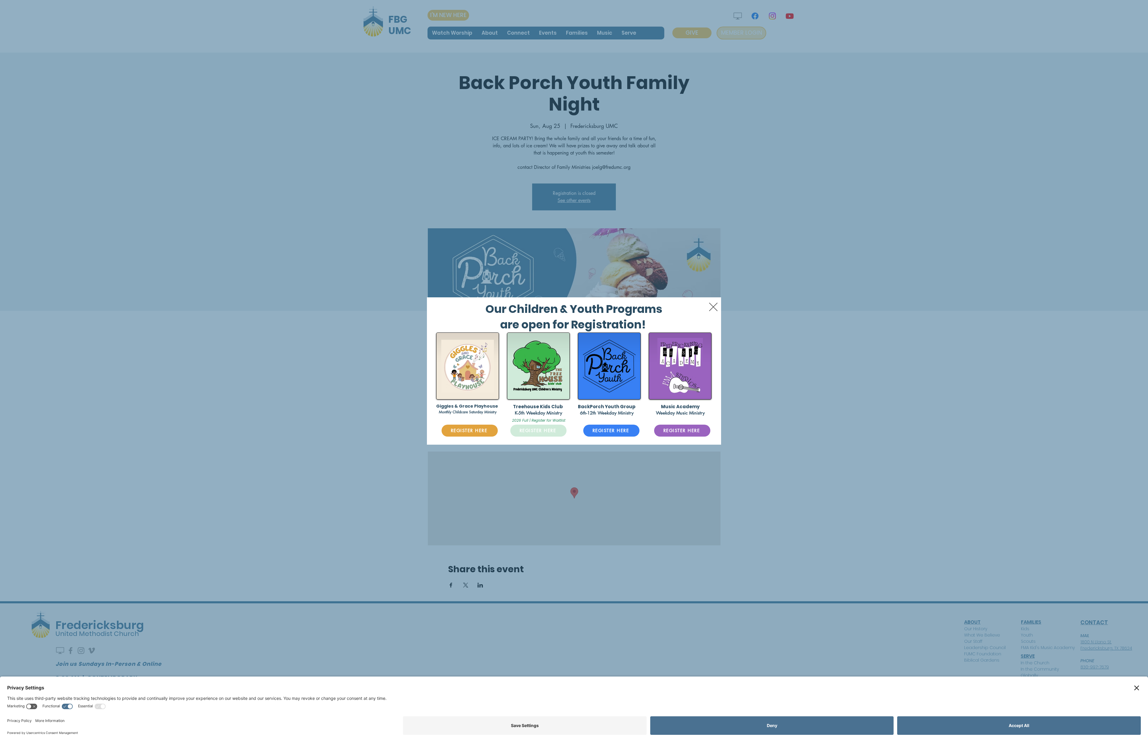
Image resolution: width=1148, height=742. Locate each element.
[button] (713, 306)
